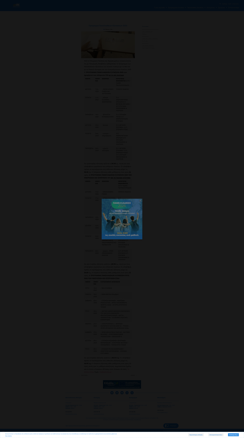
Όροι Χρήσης (8, 436)
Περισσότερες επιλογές (196, 435)
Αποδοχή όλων (233, 435)
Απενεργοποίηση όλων (215, 435)
